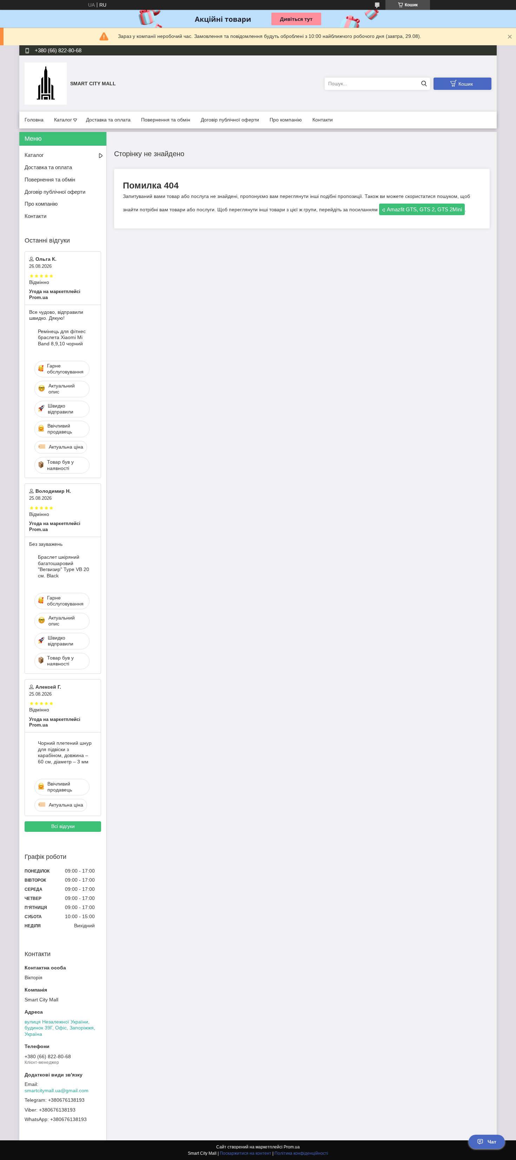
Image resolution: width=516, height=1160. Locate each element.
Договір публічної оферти (230, 119)
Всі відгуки (63, 826)
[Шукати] (424, 84)
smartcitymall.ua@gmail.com (56, 1090)
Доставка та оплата (108, 119)
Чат (492, 1142)
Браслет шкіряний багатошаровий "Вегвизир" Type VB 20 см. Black (63, 566)
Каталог (63, 119)
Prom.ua (292, 1147)
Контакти (322, 119)
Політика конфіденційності (301, 1153)
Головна (34, 119)
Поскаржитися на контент (245, 1153)
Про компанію (286, 119)
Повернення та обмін (165, 119)
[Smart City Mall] (46, 83)
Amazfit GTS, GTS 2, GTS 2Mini (424, 209)
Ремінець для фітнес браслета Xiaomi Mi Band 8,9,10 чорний (62, 337)
